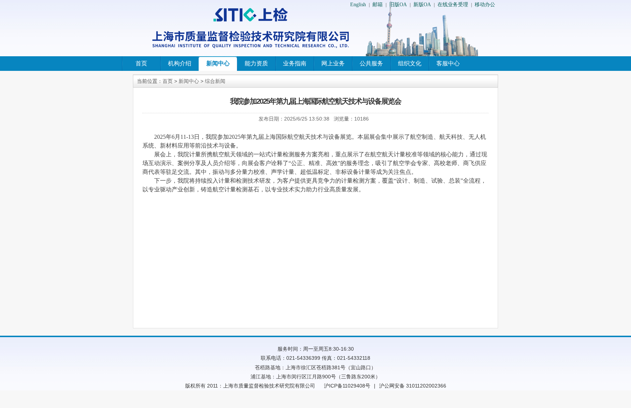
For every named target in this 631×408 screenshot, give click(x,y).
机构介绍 (179, 63)
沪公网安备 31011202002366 (412, 386)
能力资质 (256, 63)
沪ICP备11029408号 (347, 386)
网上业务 (333, 63)
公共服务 (371, 63)
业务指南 (294, 63)
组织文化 (409, 63)
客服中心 (448, 63)
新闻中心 (218, 63)
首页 (141, 63)
